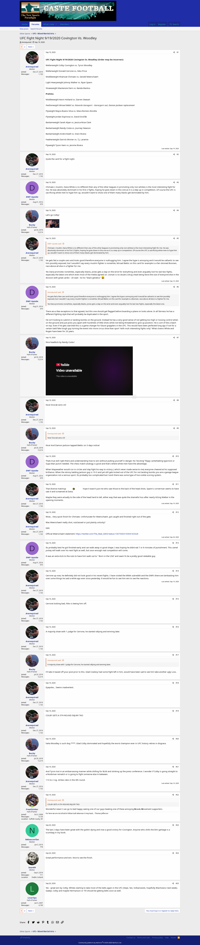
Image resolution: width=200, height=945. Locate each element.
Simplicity (26, 937)
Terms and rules (143, 937)
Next (30, 47)
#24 (177, 853)
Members (64, 24)
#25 (177, 883)
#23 (177, 825)
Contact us (131, 937)
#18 (177, 683)
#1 (178, 52)
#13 (177, 543)
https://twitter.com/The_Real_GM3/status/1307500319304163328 (107, 533)
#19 (177, 711)
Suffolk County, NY (36, 819)
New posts (24, 29)
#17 (177, 655)
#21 (177, 767)
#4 (178, 210)
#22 (177, 795)
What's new (48, 24)
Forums (35, 24)
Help (167, 937)
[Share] (174, 52)
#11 (177, 484)
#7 (178, 337)
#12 (177, 512)
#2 (178, 154)
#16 (177, 627)
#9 (178, 428)
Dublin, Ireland (37, 877)
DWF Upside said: (54, 243)
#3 (178, 182)
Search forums (36, 29)
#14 (177, 571)
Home (24, 24)
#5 (178, 238)
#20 (177, 739)
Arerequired (26, 42)
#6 (178, 287)
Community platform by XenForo (100, 943)
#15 (177, 599)
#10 (177, 456)
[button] (56, 24)
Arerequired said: (54, 292)
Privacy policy (157, 937)
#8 (178, 400)
